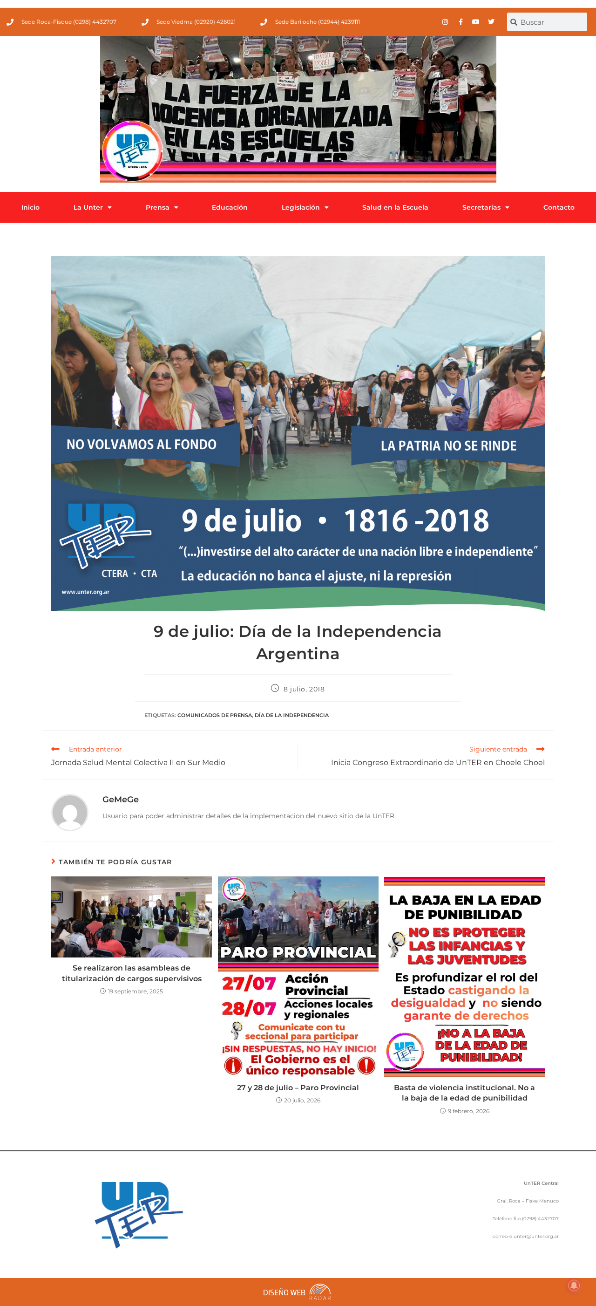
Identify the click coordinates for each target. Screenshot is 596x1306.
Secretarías (481, 207)
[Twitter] (491, 21)
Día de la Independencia (292, 715)
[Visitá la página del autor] (69, 811)
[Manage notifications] (574, 1285)
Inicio (30, 207)
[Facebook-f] (460, 21)
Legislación (301, 207)
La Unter (88, 207)
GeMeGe (120, 799)
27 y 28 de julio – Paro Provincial (298, 1087)
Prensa (157, 207)
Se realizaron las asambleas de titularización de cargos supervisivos (132, 973)
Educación (230, 207)
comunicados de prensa (214, 715)
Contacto (559, 207)
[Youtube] (475, 21)
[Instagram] (445, 21)
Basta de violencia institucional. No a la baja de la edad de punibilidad (464, 1092)
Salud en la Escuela (395, 207)
